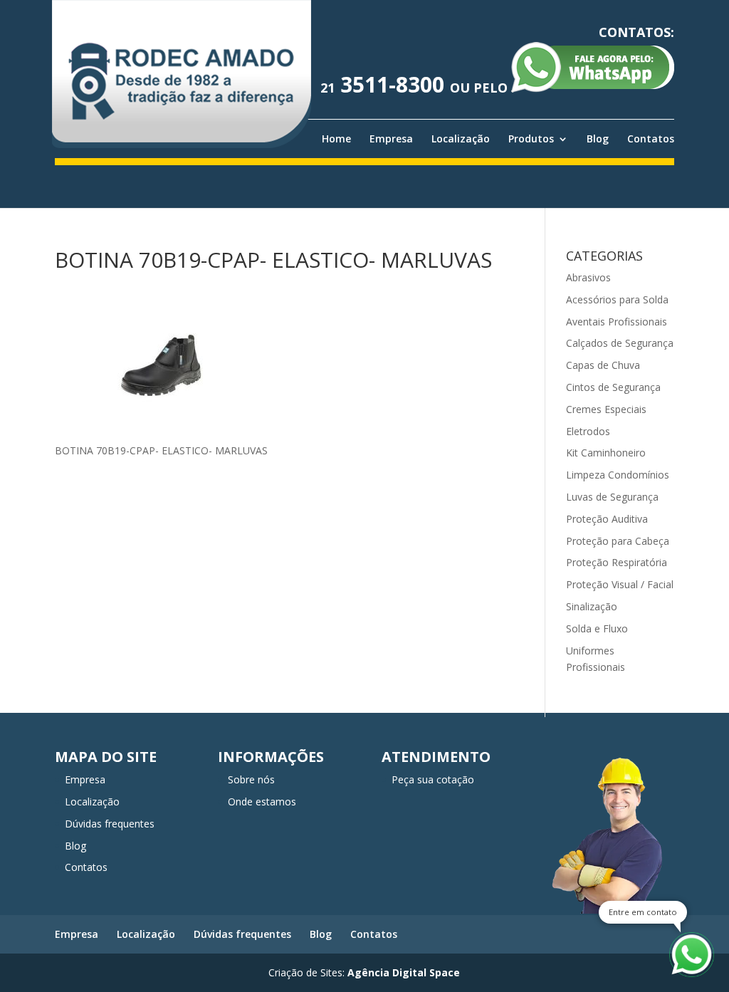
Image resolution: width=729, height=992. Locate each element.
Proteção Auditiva (607, 519)
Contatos (650, 139)
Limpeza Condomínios (617, 474)
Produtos (531, 139)
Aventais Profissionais (616, 321)
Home (336, 139)
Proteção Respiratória (616, 562)
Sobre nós (251, 779)
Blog (598, 139)
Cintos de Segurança (613, 387)
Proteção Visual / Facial (619, 584)
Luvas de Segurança (612, 496)
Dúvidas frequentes (109, 823)
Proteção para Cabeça (617, 541)
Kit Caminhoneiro (606, 452)
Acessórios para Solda (617, 299)
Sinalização (591, 606)
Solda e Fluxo (597, 628)
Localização (460, 139)
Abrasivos (588, 277)
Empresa (391, 139)
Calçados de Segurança (619, 343)
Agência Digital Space (403, 972)
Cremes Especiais (606, 409)
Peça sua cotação (433, 779)
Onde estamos (262, 801)
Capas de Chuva (603, 365)
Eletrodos (588, 431)
